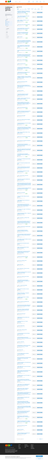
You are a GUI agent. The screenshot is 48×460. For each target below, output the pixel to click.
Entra (25, 447)
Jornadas (19, 448)
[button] (6, 19)
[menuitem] (9, 17)
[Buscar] (19, 1)
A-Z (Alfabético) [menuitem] (25, 9)
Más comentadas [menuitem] (35, 9)
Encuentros (32, 447)
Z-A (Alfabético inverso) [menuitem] (28, 9)
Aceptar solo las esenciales (39, 457)
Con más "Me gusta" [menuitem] (32, 9)
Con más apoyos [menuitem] (18, 9)
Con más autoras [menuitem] (41, 9)
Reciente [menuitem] (23, 9)
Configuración (39, 458)
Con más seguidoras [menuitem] (38, 9)
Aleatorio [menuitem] (20, 9)
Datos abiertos (32, 448)
